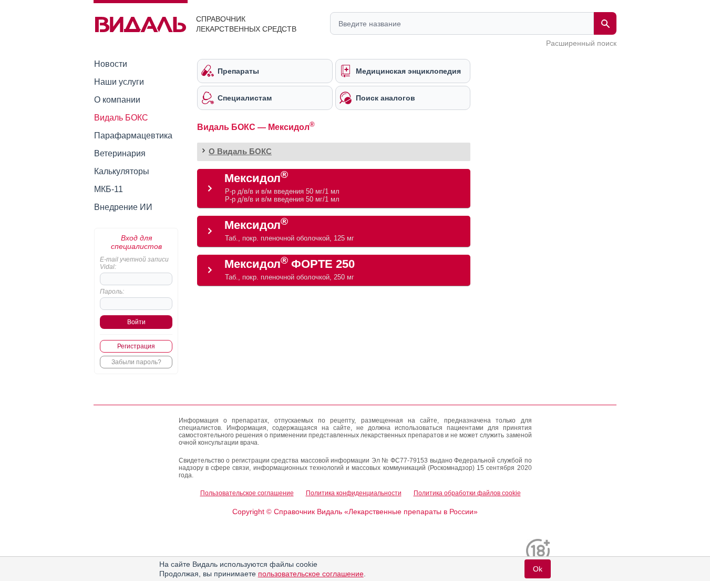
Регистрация (136, 346)
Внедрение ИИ (123, 207)
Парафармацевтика (133, 135)
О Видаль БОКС (240, 151)
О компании (117, 99)
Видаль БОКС (121, 117)
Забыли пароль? (136, 362)
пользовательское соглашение (311, 573)
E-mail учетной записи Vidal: (134, 263)
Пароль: (112, 291)
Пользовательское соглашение (247, 493)
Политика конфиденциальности (354, 493)
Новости (110, 63)
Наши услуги (119, 81)
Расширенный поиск (581, 43)
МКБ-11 (108, 189)
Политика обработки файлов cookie (467, 493)
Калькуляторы (121, 171)
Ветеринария (120, 153)
